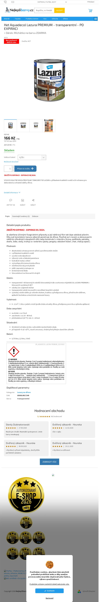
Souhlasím (51, 591)
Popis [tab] (7, 216)
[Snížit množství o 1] (13, 170)
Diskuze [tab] (35, 216)
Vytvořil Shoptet (89, 591)
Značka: (26, 41)
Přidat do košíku (23, 168)
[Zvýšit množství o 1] (13, 167)
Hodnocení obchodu (49, 411)
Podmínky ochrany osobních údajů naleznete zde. (49, 584)
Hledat (59, 10)
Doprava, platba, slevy (47, 2)
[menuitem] (6, 19)
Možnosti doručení (11, 162)
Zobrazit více (49, 462)
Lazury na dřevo (24, 392)
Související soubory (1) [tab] (21, 216)
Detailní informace (11, 192)
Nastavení (49, 598)
